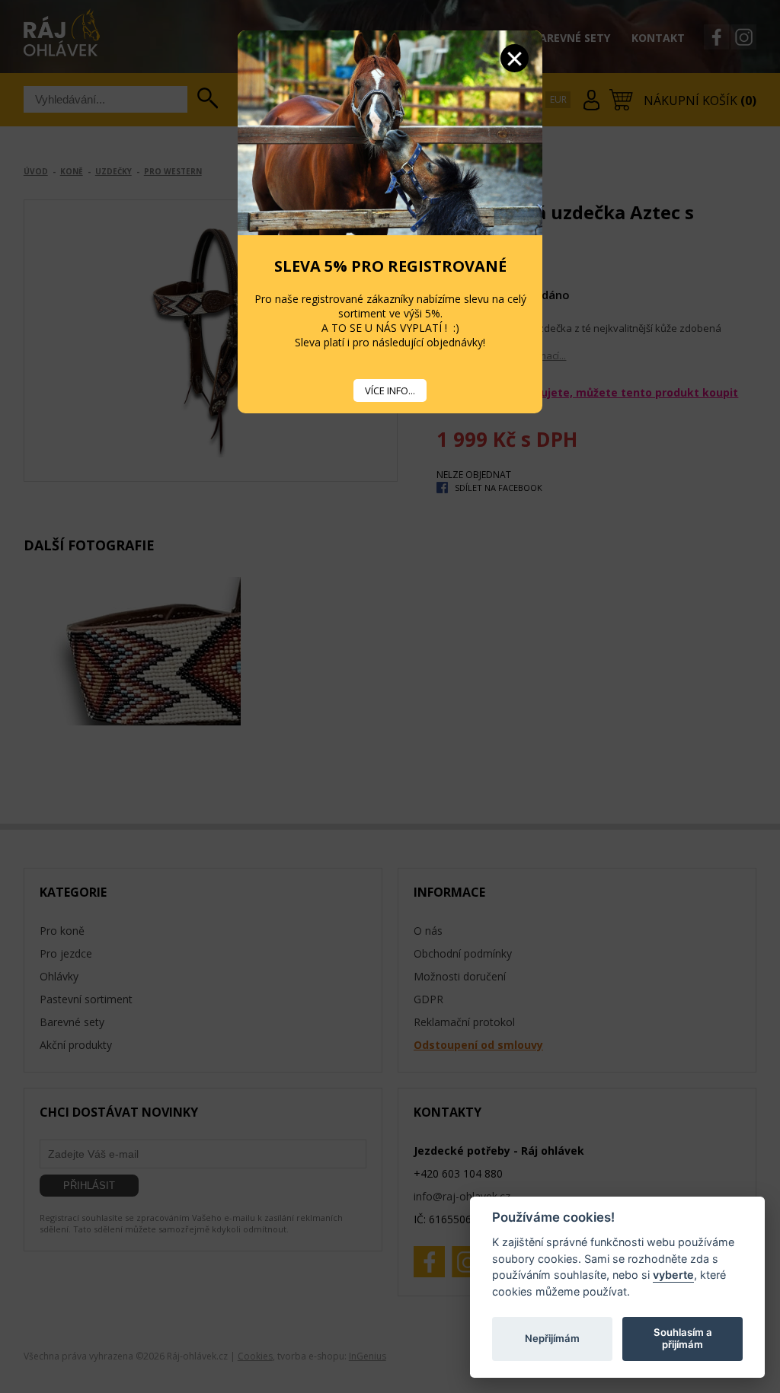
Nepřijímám (552, 1338)
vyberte (673, 1274)
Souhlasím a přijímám (683, 1338)
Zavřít (514, 58)
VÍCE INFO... (390, 390)
